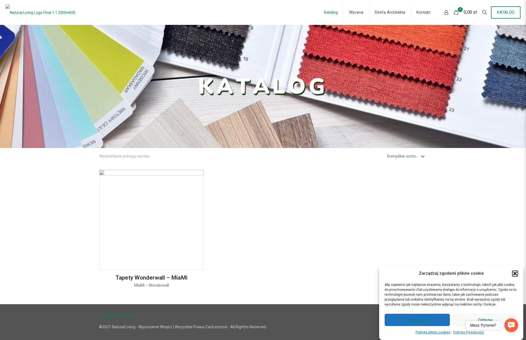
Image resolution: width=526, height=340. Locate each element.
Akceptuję (417, 320)
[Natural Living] (40, 12)
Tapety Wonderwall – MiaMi (151, 277)
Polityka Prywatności (468, 332)
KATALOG (505, 12)
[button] (515, 273)
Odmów (485, 320)
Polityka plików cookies (433, 332)
